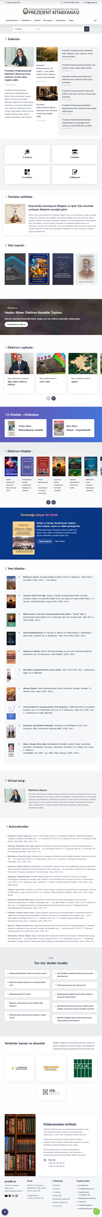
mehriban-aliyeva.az (86, 1189)
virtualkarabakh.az (86, 1205)
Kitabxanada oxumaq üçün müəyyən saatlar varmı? (27, 1016)
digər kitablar (60, 541)
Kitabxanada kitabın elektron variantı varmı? (28, 973)
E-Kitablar (74, 157)
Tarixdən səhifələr (20, 197)
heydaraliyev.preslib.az (16, 324)
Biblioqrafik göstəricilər (61, 1199)
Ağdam (74, 382)
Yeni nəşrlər (47, 20)
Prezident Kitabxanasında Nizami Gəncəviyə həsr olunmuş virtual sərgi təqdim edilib (46, 111)
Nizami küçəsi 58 (13, 3)
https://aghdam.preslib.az (81, 378)
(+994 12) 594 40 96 (71, 3)
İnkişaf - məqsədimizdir (78, 430)
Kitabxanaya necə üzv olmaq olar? (71, 985)
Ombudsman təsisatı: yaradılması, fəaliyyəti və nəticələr (11, 485)
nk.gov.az (82, 1202)
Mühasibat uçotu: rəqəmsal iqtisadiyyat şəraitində (74, 485)
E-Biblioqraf (74, 177)
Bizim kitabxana (12, 20)
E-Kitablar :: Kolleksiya (23, 414)
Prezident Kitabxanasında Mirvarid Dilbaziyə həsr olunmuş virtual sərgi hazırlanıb (77, 79)
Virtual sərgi (16, 780)
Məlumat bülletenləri (60, 1202)
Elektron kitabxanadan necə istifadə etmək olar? (27, 983)
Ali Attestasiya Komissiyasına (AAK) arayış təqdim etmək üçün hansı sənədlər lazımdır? (76, 1007)
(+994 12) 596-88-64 (56, 1166)
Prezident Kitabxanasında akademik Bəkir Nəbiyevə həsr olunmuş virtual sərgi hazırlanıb (77, 53)
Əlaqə (71, 20)
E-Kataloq (27, 157)
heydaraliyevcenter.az (87, 1198)
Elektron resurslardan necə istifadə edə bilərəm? (26, 1004)
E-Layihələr (27, 177)
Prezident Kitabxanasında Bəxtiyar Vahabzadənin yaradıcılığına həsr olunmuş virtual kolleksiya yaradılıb (77, 123)
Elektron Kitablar (19, 451)
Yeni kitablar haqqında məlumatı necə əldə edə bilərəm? (75, 974)
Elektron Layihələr (20, 347)
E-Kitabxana (25, 20)
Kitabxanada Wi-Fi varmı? (20, 994)
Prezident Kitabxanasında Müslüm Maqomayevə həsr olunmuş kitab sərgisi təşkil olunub (79, 108)
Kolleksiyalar (60, 20)
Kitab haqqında (45, 541)
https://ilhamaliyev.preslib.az (18, 378)
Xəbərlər (37, 20)
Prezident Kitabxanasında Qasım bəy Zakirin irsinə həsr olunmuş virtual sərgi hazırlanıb (78, 94)
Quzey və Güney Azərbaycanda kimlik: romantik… (42, 485)
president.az (83, 1185)
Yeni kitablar (16, 568)
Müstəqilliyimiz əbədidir (31, 430)
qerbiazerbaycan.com (87, 1209)
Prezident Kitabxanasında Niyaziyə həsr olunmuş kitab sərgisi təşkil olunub (79, 66)
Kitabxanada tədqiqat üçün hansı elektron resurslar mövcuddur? (75, 995)
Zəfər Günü (45, 382)
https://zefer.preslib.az (48, 378)
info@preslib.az (91, 3)
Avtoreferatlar (18, 826)
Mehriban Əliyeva (38, 790)
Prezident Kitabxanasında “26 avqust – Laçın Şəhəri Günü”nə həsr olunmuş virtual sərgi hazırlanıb (45, 71)
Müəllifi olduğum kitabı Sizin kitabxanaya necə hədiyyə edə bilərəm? (74, 1019)
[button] (93, 269)
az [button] (95, 20)
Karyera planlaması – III (90, 482)
